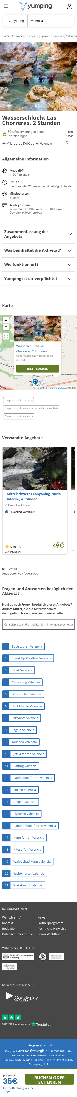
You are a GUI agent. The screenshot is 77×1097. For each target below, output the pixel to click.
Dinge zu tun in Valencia (18, 416)
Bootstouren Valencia (27, 646)
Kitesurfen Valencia (27, 849)
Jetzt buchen (37, 369)
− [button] (5, 326)
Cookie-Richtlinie (49, 934)
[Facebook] (31, 1052)
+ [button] (5, 320)
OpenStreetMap (56, 387)
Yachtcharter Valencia (28, 873)
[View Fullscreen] (6, 336)
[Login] (70, 6)
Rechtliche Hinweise (51, 928)
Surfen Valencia (24, 790)
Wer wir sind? (12, 917)
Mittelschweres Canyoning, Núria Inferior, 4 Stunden (34, 496)
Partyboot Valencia (25, 718)
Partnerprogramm (50, 923)
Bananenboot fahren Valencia (34, 826)
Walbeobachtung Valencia (32, 861)
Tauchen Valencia (24, 742)
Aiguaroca (31, 573)
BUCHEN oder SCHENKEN (49, 1080)
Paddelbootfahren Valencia (32, 778)
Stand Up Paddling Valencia (31, 658)
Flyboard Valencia (26, 814)
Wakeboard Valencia (28, 885)
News (41, 917)
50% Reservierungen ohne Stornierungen (26, 134)
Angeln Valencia (24, 802)
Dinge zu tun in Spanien (18, 400)
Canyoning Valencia (26, 682)
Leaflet (40, 387)
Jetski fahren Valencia (28, 754)
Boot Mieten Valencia (27, 706)
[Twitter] (41, 1052)
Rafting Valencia (25, 766)
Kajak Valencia (22, 670)
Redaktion (9, 928)
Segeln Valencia (23, 730)
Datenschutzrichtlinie (17, 934)
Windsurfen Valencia (26, 694)
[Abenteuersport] (35, 6)
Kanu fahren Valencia (28, 837)
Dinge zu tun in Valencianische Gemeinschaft (31, 408)
